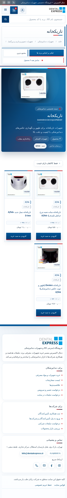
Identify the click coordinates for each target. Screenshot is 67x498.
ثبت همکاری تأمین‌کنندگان (49, 413)
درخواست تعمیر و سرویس (48, 390)
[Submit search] (5, 19)
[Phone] (37, 465)
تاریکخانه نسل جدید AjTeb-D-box (19, 214)
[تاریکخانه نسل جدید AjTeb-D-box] (18, 185)
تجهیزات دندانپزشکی (46, 41)
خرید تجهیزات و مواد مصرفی (48, 375)
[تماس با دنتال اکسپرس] (13, 2)
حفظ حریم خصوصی (43, 485)
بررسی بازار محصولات (50, 428)
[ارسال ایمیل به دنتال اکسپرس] (9, 2)
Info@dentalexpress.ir (32, 453)
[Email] (44, 465)
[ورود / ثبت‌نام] (22, 10)
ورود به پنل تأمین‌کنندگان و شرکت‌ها (44, 418)
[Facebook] (52, 465)
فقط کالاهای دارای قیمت (47, 163)
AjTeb (57, 202)
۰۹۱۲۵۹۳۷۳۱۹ (54, 453)
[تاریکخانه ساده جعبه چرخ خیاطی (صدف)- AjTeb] (48, 185)
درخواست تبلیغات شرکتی (49, 423)
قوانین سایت (59, 485)
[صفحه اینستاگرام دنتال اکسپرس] (4, 2)
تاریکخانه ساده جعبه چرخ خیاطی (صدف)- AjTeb (50, 214)
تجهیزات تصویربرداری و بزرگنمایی (20, 41)
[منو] (5, 10)
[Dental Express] (51, 341)
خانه (60, 41)
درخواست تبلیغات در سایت (48, 395)
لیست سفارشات (53, 380)
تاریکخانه (56, 207)
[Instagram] (59, 465)
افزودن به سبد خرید (48, 236)
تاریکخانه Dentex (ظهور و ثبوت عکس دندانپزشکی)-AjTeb (49, 288)
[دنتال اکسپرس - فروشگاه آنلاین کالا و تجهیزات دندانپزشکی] (57, 10)
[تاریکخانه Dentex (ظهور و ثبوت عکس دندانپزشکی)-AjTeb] (48, 258)
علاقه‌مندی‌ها (55, 385)
